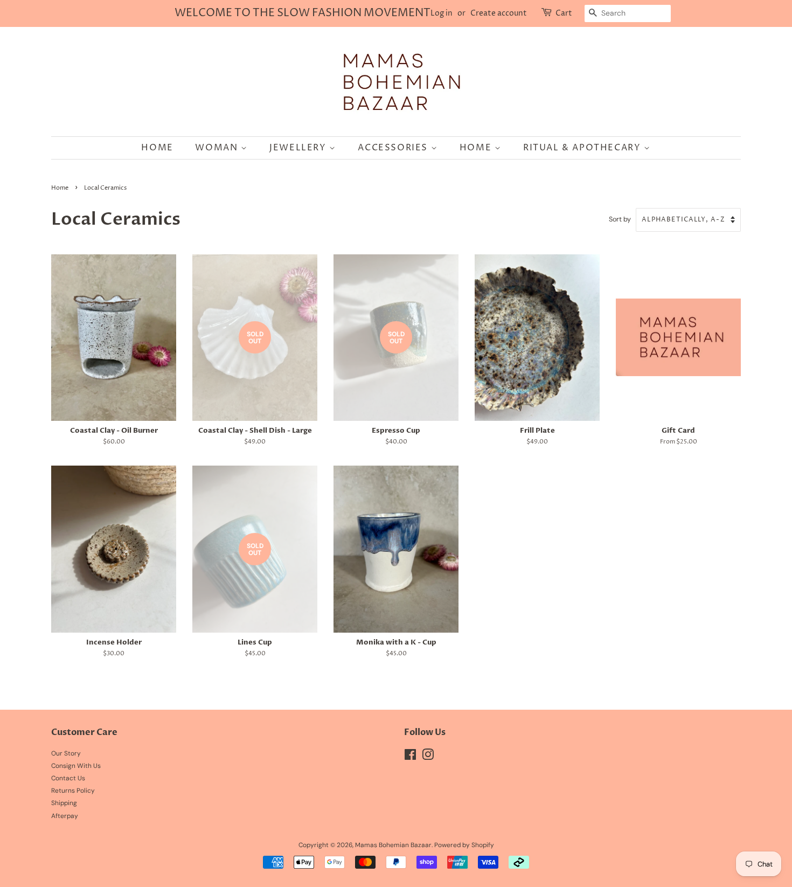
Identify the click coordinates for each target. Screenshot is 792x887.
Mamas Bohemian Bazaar (393, 845)
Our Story (66, 753)
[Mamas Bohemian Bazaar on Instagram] (428, 757)
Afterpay (64, 816)
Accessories (394, 148)
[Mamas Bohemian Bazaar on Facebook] (410, 757)
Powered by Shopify (464, 845)
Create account (498, 13)
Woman (218, 148)
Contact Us (68, 778)
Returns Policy (73, 790)
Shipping (64, 803)
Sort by (620, 219)
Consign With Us (76, 765)
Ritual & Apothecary (583, 148)
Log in (441, 13)
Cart (563, 13)
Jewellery (299, 148)
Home (157, 148)
